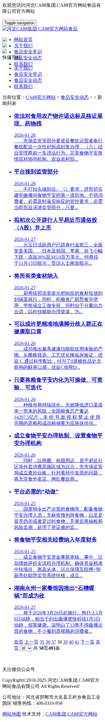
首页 (18, 641)
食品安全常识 (28, 74)
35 (42, 641)
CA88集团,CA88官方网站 (71, 714)
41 (77, 641)
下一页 (87, 641)
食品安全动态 (28, 80)
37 (53, 641)
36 (48, 641)
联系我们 (23, 86)
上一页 (31, 641)
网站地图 (11, 714)
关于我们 (23, 68)
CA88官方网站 (41, 97)
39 (65, 641)
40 (71, 641)
